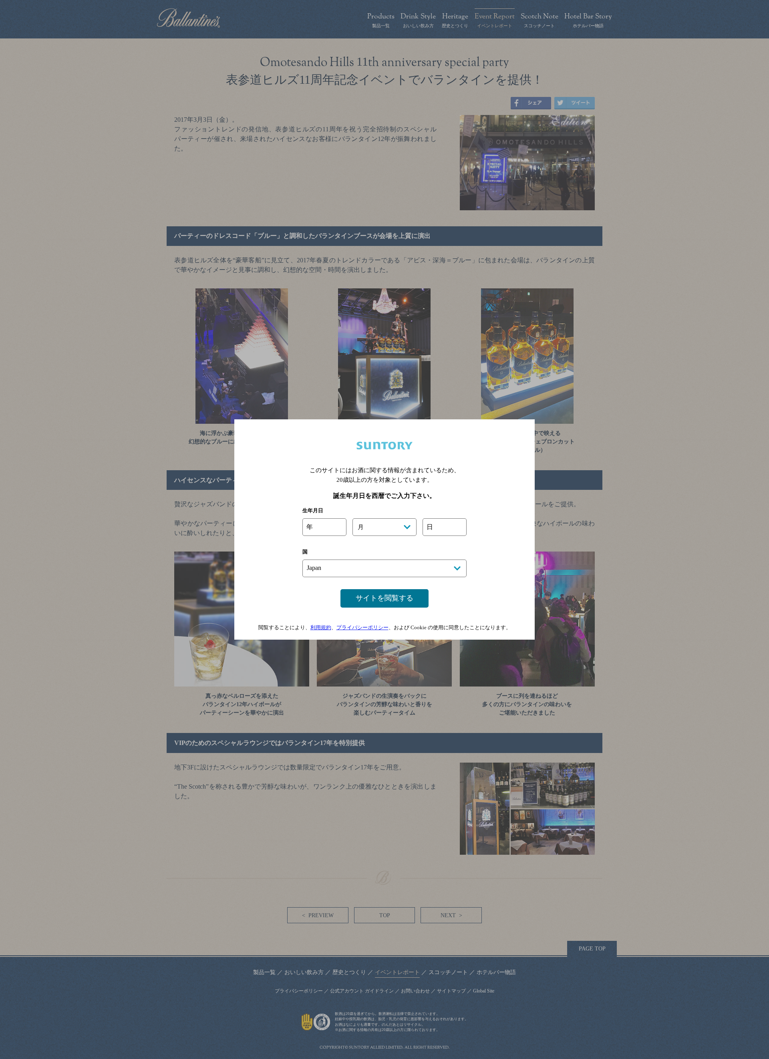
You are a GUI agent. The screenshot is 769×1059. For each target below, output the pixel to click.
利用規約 (320, 627)
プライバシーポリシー (362, 627)
